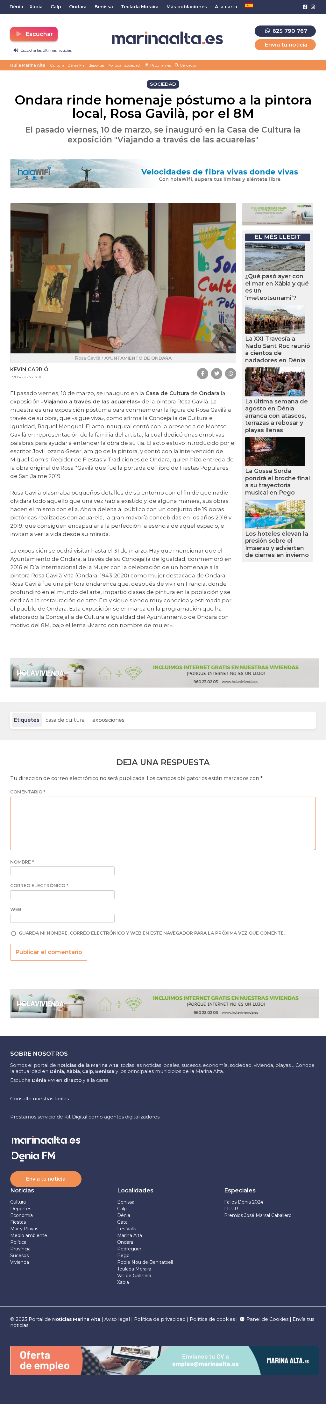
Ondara (125, 1242)
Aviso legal (117, 1319)
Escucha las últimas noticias (46, 50)
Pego (123, 1255)
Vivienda (19, 1262)
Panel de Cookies (266, 1319)
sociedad (132, 65)
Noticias (22, 1190)
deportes (96, 65)
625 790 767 (289, 31)
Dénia (123, 1215)
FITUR (231, 1209)
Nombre (22, 862)
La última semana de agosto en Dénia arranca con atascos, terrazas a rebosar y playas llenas (276, 416)
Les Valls (126, 1229)
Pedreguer (129, 1249)
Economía (21, 1215)
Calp (122, 1209)
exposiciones (108, 720)
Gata (122, 1222)
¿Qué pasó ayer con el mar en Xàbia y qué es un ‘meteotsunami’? (277, 287)
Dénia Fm (76, 65)
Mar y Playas (24, 1229)
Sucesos (19, 1255)
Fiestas (18, 1222)
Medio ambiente (28, 1235)
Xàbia (123, 1282)
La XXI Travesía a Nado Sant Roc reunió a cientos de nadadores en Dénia (277, 349)
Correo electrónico (39, 885)
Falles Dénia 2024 (243, 1202)
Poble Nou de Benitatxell (145, 1262)
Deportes (20, 1209)
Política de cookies (212, 1319)
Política (114, 65)
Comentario (27, 792)
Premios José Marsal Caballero (258, 1215)
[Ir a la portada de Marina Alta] (167, 38)
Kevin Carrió (29, 369)
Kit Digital (75, 1117)
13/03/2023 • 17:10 (26, 376)
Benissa (125, 1202)
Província (20, 1249)
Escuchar (38, 34)
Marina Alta (129, 1235)
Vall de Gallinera (134, 1275)
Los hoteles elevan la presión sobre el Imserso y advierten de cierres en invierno (277, 544)
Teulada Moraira (134, 1269)
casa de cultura (65, 720)
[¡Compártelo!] (202, 373)
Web (15, 909)
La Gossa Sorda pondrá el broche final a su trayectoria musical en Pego (277, 481)
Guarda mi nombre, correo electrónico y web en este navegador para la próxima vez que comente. (152, 933)
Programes (160, 65)
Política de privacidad (160, 1319)
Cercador (187, 65)
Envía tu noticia (286, 44)
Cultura (57, 65)
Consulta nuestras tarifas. (40, 1099)
